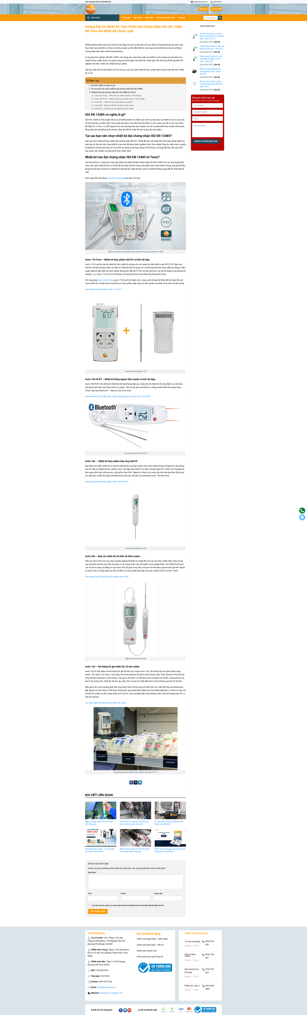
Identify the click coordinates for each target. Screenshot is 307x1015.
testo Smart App (105, 280)
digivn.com (118, 993)
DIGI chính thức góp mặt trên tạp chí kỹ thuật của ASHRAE (170, 850)
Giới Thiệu (137, 18)
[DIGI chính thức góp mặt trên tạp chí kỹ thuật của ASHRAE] (170, 838)
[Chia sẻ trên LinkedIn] (140, 783)
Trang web (158, 893)
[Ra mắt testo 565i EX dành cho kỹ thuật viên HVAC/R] (170, 810)
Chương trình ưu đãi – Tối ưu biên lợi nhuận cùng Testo (99, 850)
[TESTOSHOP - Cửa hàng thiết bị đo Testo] (97, 9)
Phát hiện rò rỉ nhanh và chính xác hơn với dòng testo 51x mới (134, 822)
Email (124, 893)
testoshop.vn (106, 993)
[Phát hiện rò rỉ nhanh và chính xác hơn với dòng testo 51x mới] (135, 810)
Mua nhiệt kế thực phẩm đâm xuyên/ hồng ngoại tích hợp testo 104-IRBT (118, 396)
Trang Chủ (126, 18)
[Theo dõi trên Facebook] (121, 1010)
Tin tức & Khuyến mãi (165, 18)
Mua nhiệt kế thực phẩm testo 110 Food (103, 289)
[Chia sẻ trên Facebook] (131, 783)
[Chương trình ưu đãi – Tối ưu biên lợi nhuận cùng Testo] (100, 838)
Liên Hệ (181, 18)
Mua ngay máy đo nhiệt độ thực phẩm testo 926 (107, 576)
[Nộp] (220, 18)
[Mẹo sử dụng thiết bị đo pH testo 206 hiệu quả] (100, 810)
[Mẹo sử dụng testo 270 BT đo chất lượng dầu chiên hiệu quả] (135, 838)
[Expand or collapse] (183, 81)
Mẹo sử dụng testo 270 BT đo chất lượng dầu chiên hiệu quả (134, 850)
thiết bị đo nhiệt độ (116, 178)
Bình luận (92, 872)
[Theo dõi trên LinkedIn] (125, 1010)
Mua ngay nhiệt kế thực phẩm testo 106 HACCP (106, 481)
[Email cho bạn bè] (136, 783)
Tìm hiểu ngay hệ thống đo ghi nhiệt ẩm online (105, 703)
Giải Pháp (149, 18)
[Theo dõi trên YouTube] (129, 1010)
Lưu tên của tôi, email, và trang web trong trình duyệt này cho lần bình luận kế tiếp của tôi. (128, 905)
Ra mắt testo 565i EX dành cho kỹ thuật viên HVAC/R (169, 822)
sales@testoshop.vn (106, 987)
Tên (90, 893)
